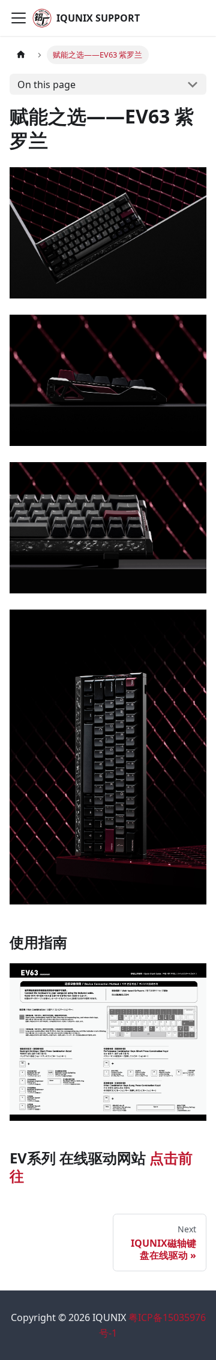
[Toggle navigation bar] (19, 18)
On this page (46, 84)
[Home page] (21, 55)
